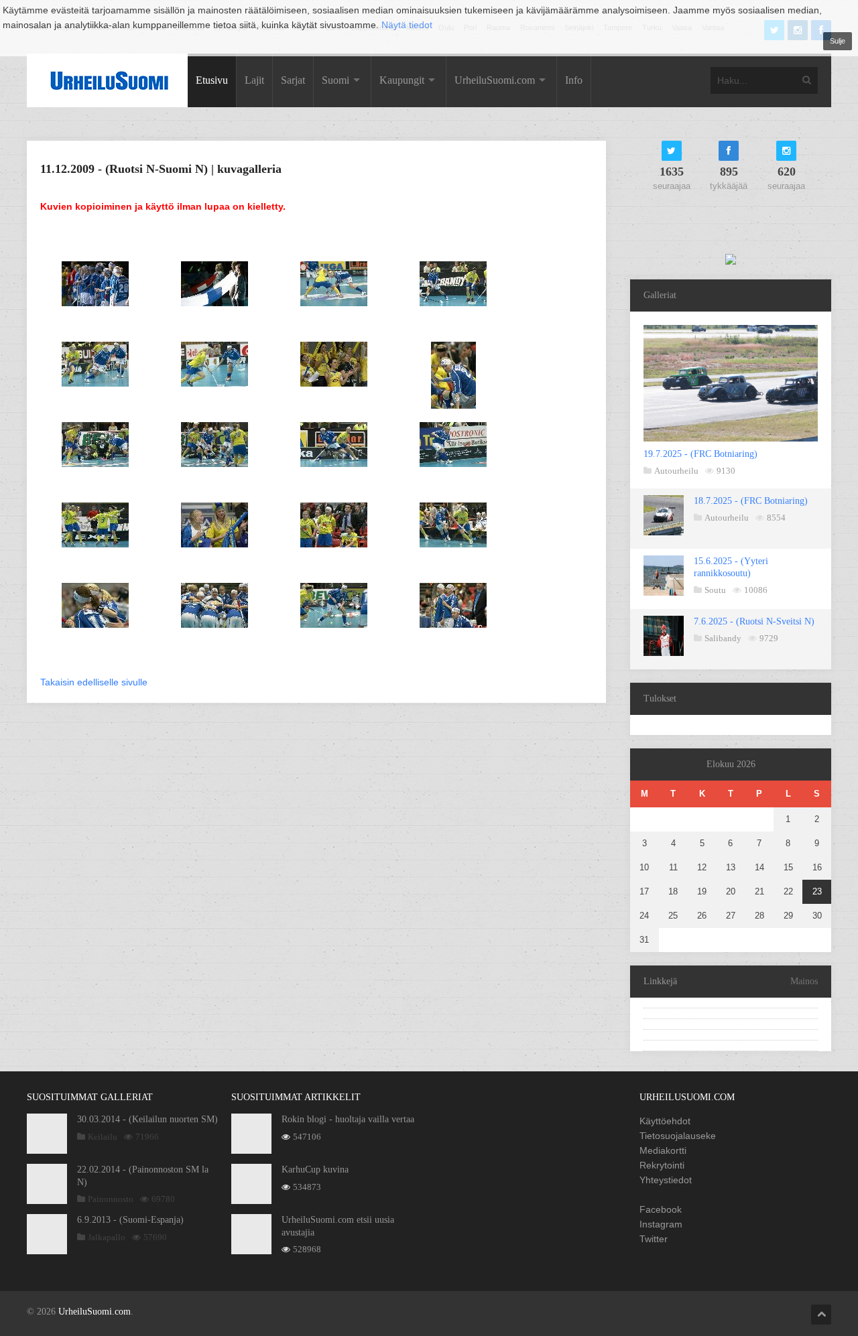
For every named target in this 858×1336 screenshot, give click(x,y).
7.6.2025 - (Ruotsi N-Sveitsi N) (754, 621)
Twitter (653, 1238)
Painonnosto (110, 1199)
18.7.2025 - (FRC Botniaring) (751, 501)
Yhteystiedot (665, 1180)
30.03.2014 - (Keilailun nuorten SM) (147, 1119)
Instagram (660, 1224)
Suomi (335, 80)
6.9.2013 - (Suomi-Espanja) (130, 1220)
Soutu (715, 590)
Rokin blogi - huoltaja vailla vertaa (348, 1119)
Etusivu (212, 80)
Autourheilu (676, 471)
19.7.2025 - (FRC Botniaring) (700, 454)
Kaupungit (401, 80)
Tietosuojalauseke (677, 1135)
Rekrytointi (661, 1165)
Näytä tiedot (406, 24)
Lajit (254, 80)
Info (574, 80)
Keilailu (102, 1137)
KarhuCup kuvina (315, 1169)
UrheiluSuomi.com (494, 80)
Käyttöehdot (664, 1121)
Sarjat (293, 80)
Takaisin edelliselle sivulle (93, 682)
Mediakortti (662, 1150)
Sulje (837, 41)
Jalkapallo (106, 1237)
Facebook (660, 1209)
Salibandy (722, 638)
